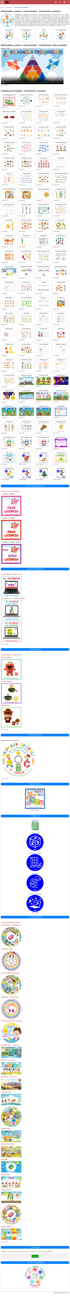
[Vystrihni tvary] (9, 226)
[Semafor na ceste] (9, 412)
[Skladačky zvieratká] (61, 350)
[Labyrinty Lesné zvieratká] (26, 101)
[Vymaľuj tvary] (44, 334)
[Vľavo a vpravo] (44, 164)
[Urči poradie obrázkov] (61, 148)
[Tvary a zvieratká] (9, 257)
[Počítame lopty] (26, 474)
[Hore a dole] (26, 319)
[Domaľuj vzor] (61, 319)
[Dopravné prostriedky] (26, 381)
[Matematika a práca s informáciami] (35, 830)
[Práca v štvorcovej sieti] (44, 257)
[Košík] (64, 2)
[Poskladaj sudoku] (26, 334)
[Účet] (56, 2)
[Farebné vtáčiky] (26, 397)
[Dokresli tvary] (26, 241)
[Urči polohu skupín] (44, 117)
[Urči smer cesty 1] (26, 148)
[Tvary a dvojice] (61, 226)
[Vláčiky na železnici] (61, 397)
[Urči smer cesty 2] (44, 148)
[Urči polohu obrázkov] (9, 133)
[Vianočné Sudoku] (61, 288)
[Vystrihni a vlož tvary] (44, 210)
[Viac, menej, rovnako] (26, 303)
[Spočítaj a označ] (44, 366)
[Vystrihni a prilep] (9, 350)
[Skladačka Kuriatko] (61, 428)
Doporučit (35, 1256)
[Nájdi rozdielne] (9, 303)
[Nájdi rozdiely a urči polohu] (9, 117)
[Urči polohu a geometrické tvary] (9, 101)
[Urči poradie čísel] (61, 117)
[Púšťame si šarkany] (44, 397)
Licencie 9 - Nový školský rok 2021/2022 (53, 48)
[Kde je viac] (9, 179)
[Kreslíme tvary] (61, 303)
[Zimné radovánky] (26, 428)
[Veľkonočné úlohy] (61, 459)
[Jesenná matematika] (44, 101)
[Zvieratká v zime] (9, 428)
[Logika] (44, 35)
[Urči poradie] (61, 164)
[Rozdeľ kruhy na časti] (9, 210)
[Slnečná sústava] (61, 381)
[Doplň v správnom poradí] (61, 179)
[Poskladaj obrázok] (26, 350)
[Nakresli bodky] (9, 334)
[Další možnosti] (68, 2)
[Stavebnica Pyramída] (44, 428)
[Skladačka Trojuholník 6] (44, 272)
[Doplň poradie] (9, 366)
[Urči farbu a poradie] (44, 133)
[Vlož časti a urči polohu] (44, 195)
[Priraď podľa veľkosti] (26, 133)
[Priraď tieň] (44, 288)
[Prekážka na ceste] (44, 412)
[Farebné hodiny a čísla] (9, 443)
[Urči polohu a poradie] (61, 133)
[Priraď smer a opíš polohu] (61, 101)
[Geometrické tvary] (61, 241)
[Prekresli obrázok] (9, 288)
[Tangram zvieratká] (61, 195)
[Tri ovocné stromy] (44, 381)
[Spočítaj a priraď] (61, 366)
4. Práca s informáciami (35, 894)
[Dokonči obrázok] (44, 319)
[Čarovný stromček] (44, 474)
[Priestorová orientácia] (61, 257)
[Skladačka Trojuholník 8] (61, 272)
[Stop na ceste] (26, 412)
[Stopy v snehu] (9, 459)
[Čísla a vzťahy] (9, 35)
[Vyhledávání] (60, 2)
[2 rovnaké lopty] (61, 474)
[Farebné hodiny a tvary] (44, 443)
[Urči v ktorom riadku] (26, 117)
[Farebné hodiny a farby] (26, 443)
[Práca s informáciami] (61, 35)
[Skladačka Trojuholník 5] (26, 272)
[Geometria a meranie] (26, 35)
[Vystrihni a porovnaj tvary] (9, 195)
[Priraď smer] (44, 303)
